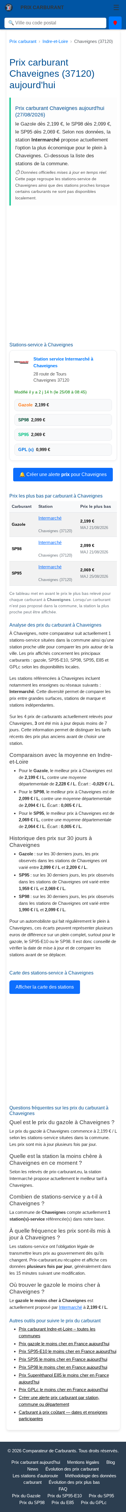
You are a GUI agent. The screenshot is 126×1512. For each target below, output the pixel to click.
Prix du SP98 (32, 1502)
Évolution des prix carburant (72, 1468)
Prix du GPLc (94, 1502)
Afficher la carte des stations (45, 986)
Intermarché (50, 517)
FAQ (63, 1488)
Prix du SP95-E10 (64, 1495)
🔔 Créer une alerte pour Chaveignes (63, 474)
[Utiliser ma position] (115, 22)
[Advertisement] (63, 276)
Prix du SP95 (101, 1495)
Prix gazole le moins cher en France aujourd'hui (64, 1343)
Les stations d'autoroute (35, 1475)
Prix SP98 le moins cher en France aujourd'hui (63, 1367)
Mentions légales (83, 1462)
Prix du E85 (63, 1502)
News (32, 1468)
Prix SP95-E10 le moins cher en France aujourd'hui (67, 1351)
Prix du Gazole (26, 1495)
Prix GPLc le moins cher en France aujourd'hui (63, 1389)
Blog (110, 1462)
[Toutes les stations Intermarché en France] (22, 362)
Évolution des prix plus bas (74, 1482)
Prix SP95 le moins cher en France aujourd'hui (63, 1359)
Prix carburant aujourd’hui (35, 1462)
